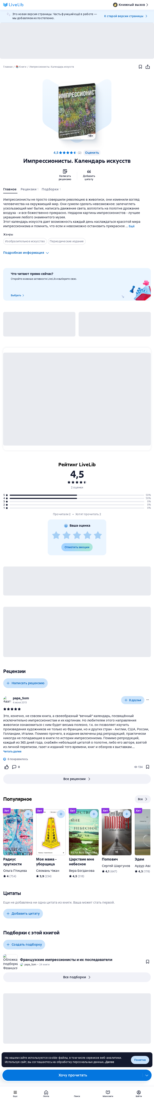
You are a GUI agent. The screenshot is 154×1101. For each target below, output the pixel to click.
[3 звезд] (77, 535)
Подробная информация (23, 253)
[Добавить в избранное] (140, 67)
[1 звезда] (56, 535)
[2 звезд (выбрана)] (64, 152)
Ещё (132, 226)
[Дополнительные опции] (147, 1075)
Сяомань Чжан (47, 871)
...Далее (108, 1062)
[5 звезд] (75, 152)
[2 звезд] (66, 535)
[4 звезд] (87, 535)
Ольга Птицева (15, 871)
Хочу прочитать (73, 1075)
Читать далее (12, 751)
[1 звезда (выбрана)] (60, 152)
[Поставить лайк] (6, 767)
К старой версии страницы (123, 16)
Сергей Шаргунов (116, 866)
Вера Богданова (81, 871)
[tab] (10, 190)
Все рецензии (74, 779)
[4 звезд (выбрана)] (71, 152)
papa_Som (21, 698)
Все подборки (74, 977)
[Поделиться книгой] (147, 67)
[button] (77, 110)
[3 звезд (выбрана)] (67, 152)
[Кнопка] (28, 814)
